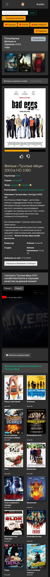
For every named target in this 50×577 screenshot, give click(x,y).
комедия (14, 185)
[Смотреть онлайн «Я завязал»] (36, 387)
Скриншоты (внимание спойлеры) (21, 263)
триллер (25, 185)
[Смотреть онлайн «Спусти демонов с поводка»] (13, 488)
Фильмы (40, 190)
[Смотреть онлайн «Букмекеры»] (36, 455)
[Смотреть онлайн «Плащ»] (13, 556)
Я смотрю (41, 293)
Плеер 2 (18, 288)
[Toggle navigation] (7, 4)
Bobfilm (40, 4)
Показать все (38, 39)
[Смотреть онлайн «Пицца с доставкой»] (13, 387)
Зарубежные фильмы (26, 190)
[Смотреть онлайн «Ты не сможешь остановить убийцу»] (13, 421)
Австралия (16, 180)
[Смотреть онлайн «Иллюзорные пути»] (36, 421)
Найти (32, 13)
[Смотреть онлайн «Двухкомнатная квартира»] (13, 522)
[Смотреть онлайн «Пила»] (13, 455)
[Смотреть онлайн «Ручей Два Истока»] (36, 522)
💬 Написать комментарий (17, 355)
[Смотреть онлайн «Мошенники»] (36, 488)
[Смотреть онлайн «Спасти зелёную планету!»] (36, 556)
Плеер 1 (8, 288)
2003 (18, 175)
